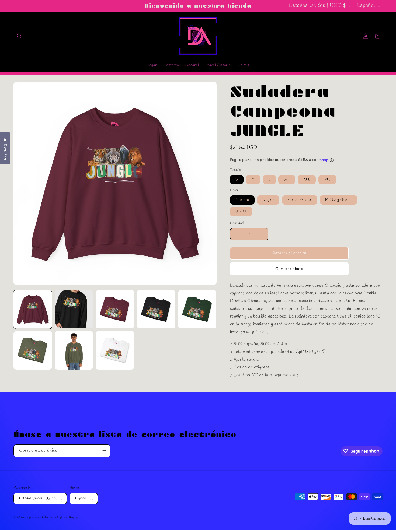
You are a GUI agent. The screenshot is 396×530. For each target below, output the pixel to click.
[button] (19, 36)
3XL (327, 179)
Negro (268, 199)
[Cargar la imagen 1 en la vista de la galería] (32, 309)
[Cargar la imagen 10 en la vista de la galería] (32, 350)
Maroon (242, 199)
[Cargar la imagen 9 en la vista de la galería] (197, 309)
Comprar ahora (289, 269)
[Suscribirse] (104, 450)
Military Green (338, 199)
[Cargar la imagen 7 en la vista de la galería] (115, 309)
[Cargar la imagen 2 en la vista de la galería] (74, 309)
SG (287, 179)
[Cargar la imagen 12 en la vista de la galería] (115, 350)
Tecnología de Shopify (63, 518)
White (243, 212)
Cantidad (237, 223)
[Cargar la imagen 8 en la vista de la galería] (156, 309)
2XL (306, 179)
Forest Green (299, 199)
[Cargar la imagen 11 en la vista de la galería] (74, 350)
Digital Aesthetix (37, 518)
